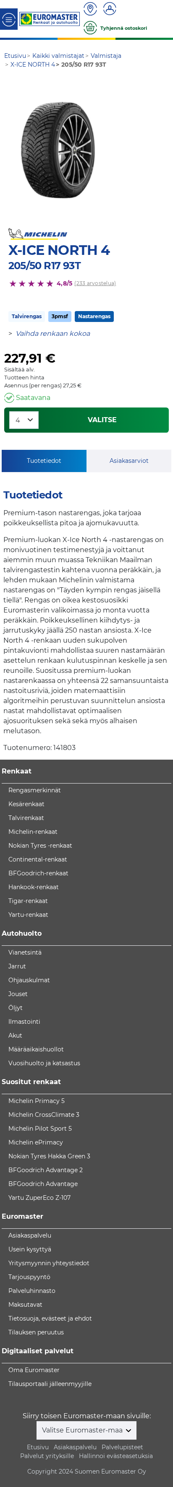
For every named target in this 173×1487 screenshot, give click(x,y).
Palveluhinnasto (31, 1291)
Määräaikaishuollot (36, 1049)
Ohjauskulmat (29, 980)
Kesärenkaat (26, 804)
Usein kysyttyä (29, 1249)
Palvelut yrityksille (47, 1456)
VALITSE (102, 420)
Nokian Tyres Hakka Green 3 (49, 1156)
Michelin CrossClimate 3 (43, 1114)
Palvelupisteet (122, 1447)
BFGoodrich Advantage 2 (45, 1170)
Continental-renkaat (37, 859)
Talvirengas (27, 316)
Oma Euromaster (34, 1370)
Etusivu (38, 1447)
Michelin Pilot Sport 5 (40, 1128)
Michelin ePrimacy (35, 1142)
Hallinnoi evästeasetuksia (116, 1456)
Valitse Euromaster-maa (83, 1430)
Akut (15, 1035)
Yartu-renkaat (28, 915)
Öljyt (15, 1008)
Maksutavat (25, 1304)
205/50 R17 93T (44, 266)
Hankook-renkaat (33, 887)
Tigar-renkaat (28, 901)
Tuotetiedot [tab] (44, 461)
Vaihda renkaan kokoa (53, 333)
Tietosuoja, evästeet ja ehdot (50, 1318)
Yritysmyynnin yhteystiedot (48, 1263)
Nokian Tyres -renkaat (40, 845)
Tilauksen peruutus (36, 1332)
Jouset (18, 994)
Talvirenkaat (26, 818)
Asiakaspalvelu (29, 1235)
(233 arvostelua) (95, 283)
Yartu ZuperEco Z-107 (39, 1198)
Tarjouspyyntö (29, 1277)
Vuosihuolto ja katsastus (44, 1063)
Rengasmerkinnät (34, 790)
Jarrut (17, 966)
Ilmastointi (24, 1021)
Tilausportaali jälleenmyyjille (50, 1384)
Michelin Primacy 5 (36, 1101)
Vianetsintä (25, 952)
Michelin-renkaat (33, 832)
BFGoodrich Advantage (43, 1184)
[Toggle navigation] (9, 19)
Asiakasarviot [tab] (129, 461)
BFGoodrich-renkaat (38, 873)
